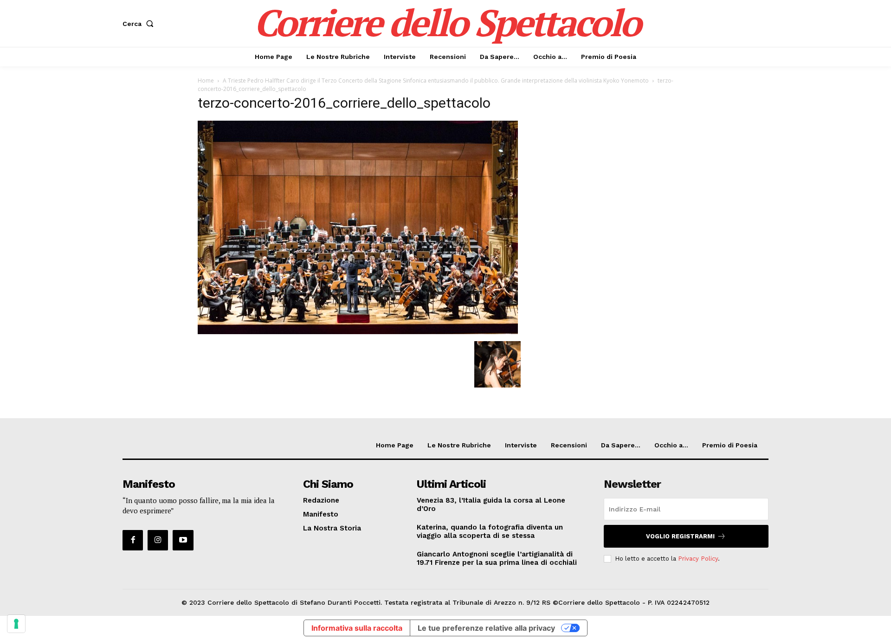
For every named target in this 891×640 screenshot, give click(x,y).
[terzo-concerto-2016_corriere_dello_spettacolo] (358, 332)
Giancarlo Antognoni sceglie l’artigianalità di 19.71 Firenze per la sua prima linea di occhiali (497, 558)
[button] (140, 23)
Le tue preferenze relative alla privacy (486, 628)
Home (206, 80)
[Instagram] (158, 540)
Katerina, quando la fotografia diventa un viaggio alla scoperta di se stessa (490, 531)
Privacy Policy (698, 558)
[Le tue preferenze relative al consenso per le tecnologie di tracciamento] (16, 624)
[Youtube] (183, 540)
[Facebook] (133, 540)
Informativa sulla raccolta (356, 628)
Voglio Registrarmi (680, 536)
